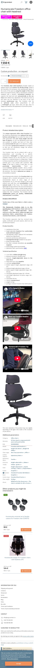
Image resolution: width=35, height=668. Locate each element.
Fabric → (19, 468)
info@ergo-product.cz (10, 617)
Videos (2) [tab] (25, 126)
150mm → (26, 462)
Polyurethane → (27, 468)
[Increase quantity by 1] (7, 80)
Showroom (4, 593)
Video (2, 602)
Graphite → (14, 471)
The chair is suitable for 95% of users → (21, 482)
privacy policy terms (28, 636)
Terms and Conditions (7, 606)
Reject (2, 663)
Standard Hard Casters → (18, 477)
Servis (2, 595)
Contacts (3, 591)
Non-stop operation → (17, 452)
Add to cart (15, 81)
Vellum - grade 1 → (16, 465)
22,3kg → (13, 479)
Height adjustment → (17, 467)
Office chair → (15, 438)
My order (3, 604)
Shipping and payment (7, 588)
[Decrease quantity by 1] (7, 82)
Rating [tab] (31, 126)
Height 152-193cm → (16, 449)
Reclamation (4, 597)
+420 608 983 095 (8, 623)
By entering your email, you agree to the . (17, 636)
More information (12, 659)
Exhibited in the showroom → (19, 481)
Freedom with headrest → (18, 446)
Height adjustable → (17, 462)
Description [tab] (9, 126)
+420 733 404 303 (8, 620)
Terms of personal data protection (10, 609)
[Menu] (31, 2)
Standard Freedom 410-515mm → (20, 473)
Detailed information (6, 110)
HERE (25, 248)
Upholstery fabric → (17, 455)
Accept (18, 664)
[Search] (21, 2)
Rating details (18, 19)
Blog (2, 600)
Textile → (13, 459)
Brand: (29, 19)
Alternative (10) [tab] (17, 126)
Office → (27, 452)
